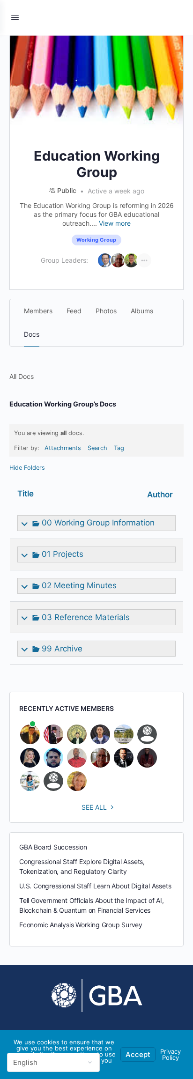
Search (97, 447)
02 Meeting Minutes (79, 585)
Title (25, 493)
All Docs (21, 376)
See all (94, 807)
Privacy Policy (170, 1054)
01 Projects (62, 554)
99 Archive (62, 648)
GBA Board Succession (53, 847)
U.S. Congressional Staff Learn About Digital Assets (95, 886)
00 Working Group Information (98, 522)
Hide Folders (27, 467)
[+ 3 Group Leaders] (144, 260)
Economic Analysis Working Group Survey (80, 925)
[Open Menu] (15, 17)
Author (160, 494)
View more (115, 223)
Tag (119, 447)
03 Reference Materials (86, 617)
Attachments (63, 447)
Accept (138, 1054)
